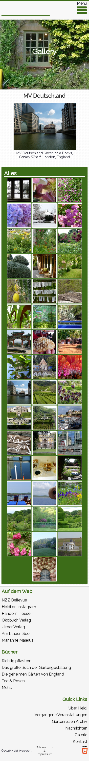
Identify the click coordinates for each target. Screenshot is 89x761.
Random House (16, 613)
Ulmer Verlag (13, 627)
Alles (10, 173)
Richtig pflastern (16, 660)
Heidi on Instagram (19, 606)
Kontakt (80, 741)
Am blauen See (15, 633)
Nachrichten (76, 728)
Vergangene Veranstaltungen (61, 714)
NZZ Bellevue (14, 600)
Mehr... (7, 687)
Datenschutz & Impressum (44, 750)
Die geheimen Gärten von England (33, 674)
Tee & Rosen (13, 681)
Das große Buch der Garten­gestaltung (36, 667)
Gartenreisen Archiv (69, 721)
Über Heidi (77, 708)
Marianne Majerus (17, 640)
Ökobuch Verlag (16, 620)
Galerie (81, 735)
